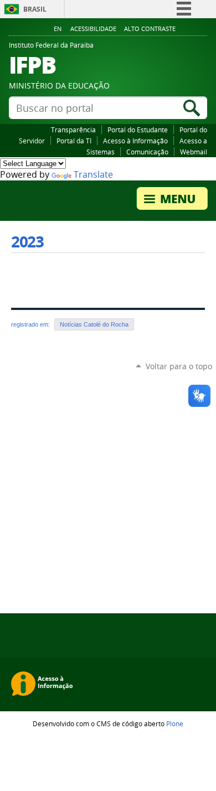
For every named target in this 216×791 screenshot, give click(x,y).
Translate (93, 174)
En (57, 29)
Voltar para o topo (179, 366)
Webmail (193, 151)
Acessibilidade (93, 29)
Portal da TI (73, 140)
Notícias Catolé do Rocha (94, 324)
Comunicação (147, 151)
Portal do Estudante (137, 129)
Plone (174, 723)
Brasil (35, 9)
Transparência (73, 129)
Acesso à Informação (135, 140)
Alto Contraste (150, 29)
